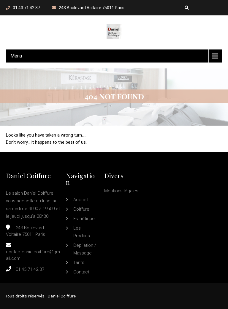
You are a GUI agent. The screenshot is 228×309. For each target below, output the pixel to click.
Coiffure (81, 209)
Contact (81, 272)
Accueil (80, 199)
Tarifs (78, 262)
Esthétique (84, 218)
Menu (16, 56)
